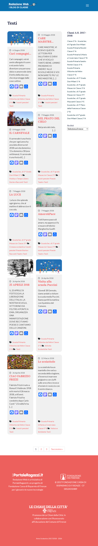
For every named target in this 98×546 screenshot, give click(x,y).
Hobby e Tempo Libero (18, 178)
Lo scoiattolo (46, 361)
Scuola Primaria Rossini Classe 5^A (76, 49)
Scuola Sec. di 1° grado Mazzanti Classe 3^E (76, 100)
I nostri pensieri (22, 102)
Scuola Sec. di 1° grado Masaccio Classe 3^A (76, 86)
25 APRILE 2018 (19, 284)
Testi (11, 106)
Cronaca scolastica (17, 247)
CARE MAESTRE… (45, 39)
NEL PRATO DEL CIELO (49, 120)
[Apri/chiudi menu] (87, 5)
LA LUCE (15, 194)
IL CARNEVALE (19, 133)
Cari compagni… (20, 53)
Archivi (70, 125)
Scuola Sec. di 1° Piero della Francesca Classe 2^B (76, 108)
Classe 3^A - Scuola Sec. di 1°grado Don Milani (77, 43)
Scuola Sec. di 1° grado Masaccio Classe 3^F (76, 93)
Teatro (41, 182)
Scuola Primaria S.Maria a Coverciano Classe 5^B (46, 424)
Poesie (52, 178)
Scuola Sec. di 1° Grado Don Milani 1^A (76, 80)
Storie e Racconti (16, 182)
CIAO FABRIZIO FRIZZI (19, 377)
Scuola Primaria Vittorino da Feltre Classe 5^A (19, 99)
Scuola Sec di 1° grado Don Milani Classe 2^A (76, 116)
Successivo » (57, 449)
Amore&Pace (46, 214)
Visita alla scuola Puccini (47, 283)
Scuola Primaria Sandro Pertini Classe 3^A (76, 63)
